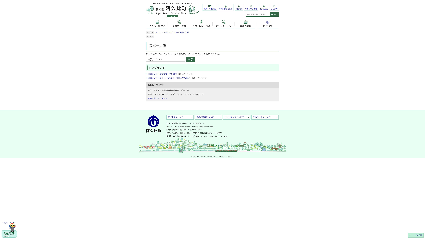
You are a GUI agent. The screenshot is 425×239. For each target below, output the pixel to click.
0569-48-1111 (182, 136)
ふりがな (274, 9)
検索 (275, 14)
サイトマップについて (234, 117)
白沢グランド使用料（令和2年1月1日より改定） (169, 78)
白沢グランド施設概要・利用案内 (162, 74)
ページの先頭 (417, 235)
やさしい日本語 (251, 9)
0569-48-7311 (160, 94)
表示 (190, 59)
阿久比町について (226, 9)
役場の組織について (205, 117)
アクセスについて (176, 117)
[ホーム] (172, 13)
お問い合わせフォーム (157, 98)
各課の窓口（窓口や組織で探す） (177, 32)
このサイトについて (261, 117)
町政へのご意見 (210, 9)
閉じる (6, 223)
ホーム (158, 32)
